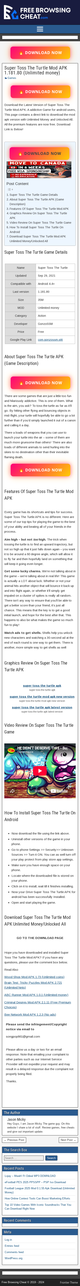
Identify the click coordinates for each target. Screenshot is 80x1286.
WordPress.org (13, 1258)
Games (12, 77)
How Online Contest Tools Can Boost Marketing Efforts (37, 1198)
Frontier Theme (69, 1282)
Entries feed (12, 1245)
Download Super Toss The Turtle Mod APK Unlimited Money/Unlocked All (38, 239)
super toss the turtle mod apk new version (42, 696)
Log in (8, 1239)
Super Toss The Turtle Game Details (34, 194)
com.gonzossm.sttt (50, 339)
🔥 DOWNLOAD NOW (40, 52)
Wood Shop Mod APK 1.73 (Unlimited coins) (34, 977)
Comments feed (14, 1252)
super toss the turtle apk (42, 685)
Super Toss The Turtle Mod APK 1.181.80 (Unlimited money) (35, 70)
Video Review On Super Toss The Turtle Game (40, 222)
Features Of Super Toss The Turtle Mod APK (39, 208)
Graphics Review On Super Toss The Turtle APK (38, 216)
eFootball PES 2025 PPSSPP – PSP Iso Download (35, 1182)
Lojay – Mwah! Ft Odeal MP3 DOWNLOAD (30, 1175)
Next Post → (68, 1139)
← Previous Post (14, 1139)
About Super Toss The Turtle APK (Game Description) (37, 202)
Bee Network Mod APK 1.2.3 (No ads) (30, 1014)
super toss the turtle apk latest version (42, 707)
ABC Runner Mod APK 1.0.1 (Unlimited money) (36, 995)
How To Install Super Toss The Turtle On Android (36, 230)
